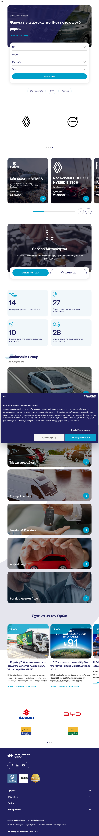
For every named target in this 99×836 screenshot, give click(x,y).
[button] (46, 147)
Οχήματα (12, 790)
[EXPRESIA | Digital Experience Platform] (33, 831)
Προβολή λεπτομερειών (81, 430)
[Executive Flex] (73, 731)
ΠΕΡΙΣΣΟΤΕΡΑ (16, 36)
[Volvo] (72, 122)
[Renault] (26, 121)
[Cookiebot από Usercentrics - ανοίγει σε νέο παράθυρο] (85, 396)
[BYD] (72, 714)
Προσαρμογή (47, 438)
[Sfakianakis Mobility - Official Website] (19, 755)
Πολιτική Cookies (45, 825)
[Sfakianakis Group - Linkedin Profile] (17, 765)
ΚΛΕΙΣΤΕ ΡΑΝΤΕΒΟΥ (30, 273)
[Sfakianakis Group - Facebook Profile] (12, 765)
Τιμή (14, 69)
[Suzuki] (26, 714)
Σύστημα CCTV (60, 825)
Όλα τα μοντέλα (36, 91)
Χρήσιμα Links (14, 809)
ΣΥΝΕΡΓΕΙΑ (70, 273)
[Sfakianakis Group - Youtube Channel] (23, 765)
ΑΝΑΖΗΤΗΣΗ (49, 76)
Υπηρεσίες (13, 797)
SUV (52, 91)
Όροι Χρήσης (31, 825)
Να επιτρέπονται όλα (81, 438)
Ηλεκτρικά (65, 91)
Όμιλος (11, 803)
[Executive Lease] (26, 731)
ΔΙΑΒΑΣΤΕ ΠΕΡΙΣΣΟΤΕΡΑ (18, 686)
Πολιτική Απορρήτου (15, 825)
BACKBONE (21, 831)
